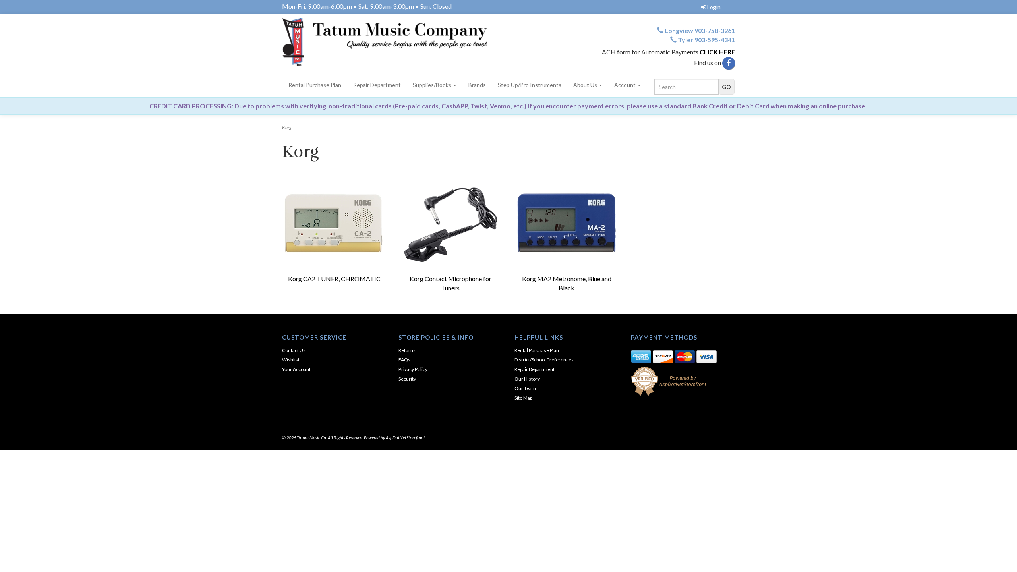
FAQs (404, 360)
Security (407, 379)
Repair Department (377, 84)
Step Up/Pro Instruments (529, 84)
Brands (477, 84)
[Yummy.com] (392, 41)
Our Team (525, 388)
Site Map (523, 398)
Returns (407, 350)
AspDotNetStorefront (405, 437)
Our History (527, 379)
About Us (585, 84)
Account (625, 84)
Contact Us (293, 350)
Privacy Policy (412, 369)
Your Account (296, 369)
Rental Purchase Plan (314, 84)
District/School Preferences (544, 360)
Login (714, 7)
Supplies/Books (432, 84)
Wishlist (291, 360)
